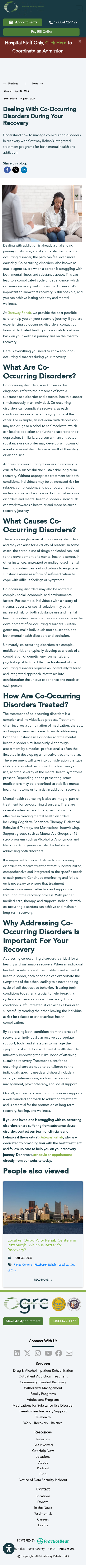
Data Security (36, 1549)
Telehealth (43, 1417)
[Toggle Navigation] (79, 8)
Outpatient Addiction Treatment (43, 1376)
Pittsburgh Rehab (45, 1265)
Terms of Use (66, 1549)
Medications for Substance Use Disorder (43, 1405)
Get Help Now (43, 1451)
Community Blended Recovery (43, 1382)
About (43, 1462)
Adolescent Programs (43, 1400)
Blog (43, 1474)
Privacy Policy (16, 1549)
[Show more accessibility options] (9, 1549)
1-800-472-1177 (65, 22)
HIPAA (51, 1549)
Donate (43, 1502)
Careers (43, 1519)
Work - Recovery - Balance (43, 1423)
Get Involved (43, 1445)
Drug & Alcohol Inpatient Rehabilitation (43, 1370)
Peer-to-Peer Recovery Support (43, 1411)
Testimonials (43, 1514)
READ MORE (41, 1280)
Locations (43, 1457)
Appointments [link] (25, 22)
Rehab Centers (23, 1265)
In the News (43, 1508)
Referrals (43, 1439)
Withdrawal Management (43, 1388)
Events (43, 1525)
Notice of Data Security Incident (43, 1480)
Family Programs (43, 1394)
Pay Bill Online (42, 32)
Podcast (43, 1468)
